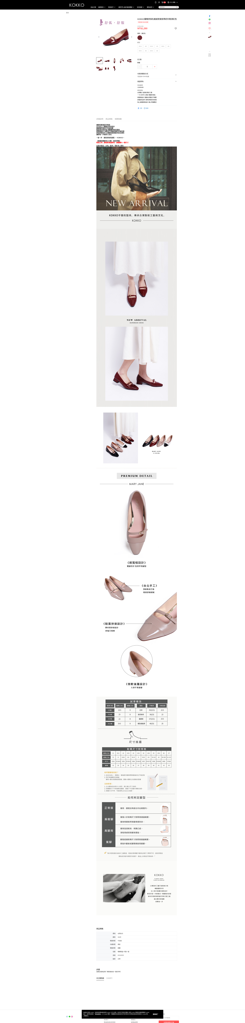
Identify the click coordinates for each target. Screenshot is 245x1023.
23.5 (162, 46)
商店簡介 (106, 1019)
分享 (141, 108)
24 (168, 46)
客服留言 (133, 1019)
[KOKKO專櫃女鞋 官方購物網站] (76, 5)
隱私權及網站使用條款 (109, 1022)
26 (157, 51)
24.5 (140, 51)
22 (146, 46)
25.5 (151, 51)
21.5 (140, 46)
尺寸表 (139, 59)
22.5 (151, 46)
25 (146, 51)
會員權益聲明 (134, 1022)
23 (157, 46)
